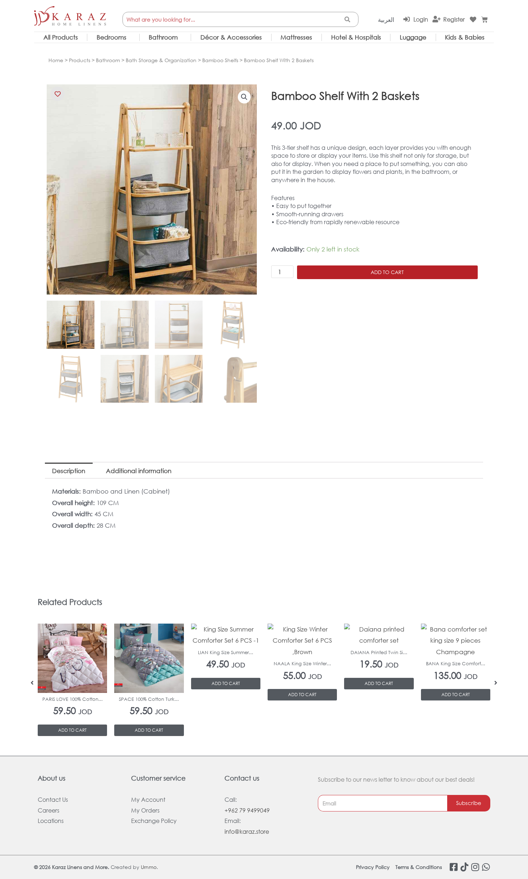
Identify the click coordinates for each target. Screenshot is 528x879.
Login (420, 19)
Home (55, 60)
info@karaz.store (246, 831)
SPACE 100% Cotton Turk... (149, 699)
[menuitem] (386, 20)
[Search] (347, 19)
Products (79, 60)
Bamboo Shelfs (220, 60)
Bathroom (108, 60)
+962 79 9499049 (247, 810)
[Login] (406, 19)
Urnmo (149, 867)
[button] (244, 97)
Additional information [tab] (138, 471)
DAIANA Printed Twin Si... (379, 652)
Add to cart (387, 272)
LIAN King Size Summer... (225, 652)
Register (454, 19)
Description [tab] (68, 471)
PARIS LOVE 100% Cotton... (72, 699)
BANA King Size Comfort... (455, 664)
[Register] (436, 19)
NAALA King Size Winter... (302, 664)
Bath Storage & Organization (161, 60)
